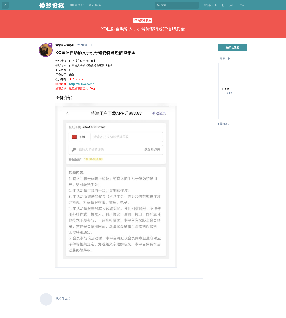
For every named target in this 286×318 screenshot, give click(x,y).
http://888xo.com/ (81, 84)
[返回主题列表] (5, 5)
